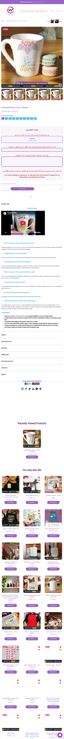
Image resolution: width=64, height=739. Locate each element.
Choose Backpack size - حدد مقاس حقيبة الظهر (53, 529)
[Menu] (1, 11)
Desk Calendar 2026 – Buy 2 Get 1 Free (32, 666)
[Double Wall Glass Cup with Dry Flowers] (53, 722)
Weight (3, 374)
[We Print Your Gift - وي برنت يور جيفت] (11, 10)
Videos (3, 335)
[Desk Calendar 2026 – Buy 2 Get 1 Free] (32, 654)
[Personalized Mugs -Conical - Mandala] (32, 439)
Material (4, 348)
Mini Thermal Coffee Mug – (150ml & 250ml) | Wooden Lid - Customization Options (11, 597)
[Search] (46, 11)
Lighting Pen (10, 733)
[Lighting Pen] (10, 722)
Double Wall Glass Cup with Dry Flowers (53, 734)
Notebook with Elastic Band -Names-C (32, 596)
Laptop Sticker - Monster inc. (53, 666)
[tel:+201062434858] (54, 11)
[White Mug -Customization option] (32, 551)
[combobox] (34, 10)
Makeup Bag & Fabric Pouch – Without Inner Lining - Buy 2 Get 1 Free (32, 734)
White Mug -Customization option (32, 563)
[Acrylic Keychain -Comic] (53, 620)
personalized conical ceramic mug (17, 316)
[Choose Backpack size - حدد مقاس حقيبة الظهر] (53, 517)
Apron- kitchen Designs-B (10, 529)
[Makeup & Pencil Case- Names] (32, 517)
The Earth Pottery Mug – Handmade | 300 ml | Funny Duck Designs (53, 699)
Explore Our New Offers (37, 2)
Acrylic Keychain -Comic (53, 632)
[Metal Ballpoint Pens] (32, 484)
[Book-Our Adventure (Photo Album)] (10, 551)
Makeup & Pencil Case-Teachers (32, 699)
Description (5, 204)
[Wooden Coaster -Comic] (53, 484)
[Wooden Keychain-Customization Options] (10, 484)
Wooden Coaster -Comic (53, 495)
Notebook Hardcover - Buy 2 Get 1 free (11, 699)
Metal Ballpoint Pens (32, 495)
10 (35, 118)
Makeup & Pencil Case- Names (32, 529)
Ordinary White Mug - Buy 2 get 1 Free (53, 596)
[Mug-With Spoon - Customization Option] (53, 551)
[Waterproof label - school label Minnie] (10, 654)
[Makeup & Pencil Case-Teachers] (32, 687)
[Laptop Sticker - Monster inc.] (53, 654)
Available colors (7, 361)
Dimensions (5, 354)
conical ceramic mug (17, 247)
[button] (51, 11)
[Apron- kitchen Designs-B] (10, 517)
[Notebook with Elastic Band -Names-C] (32, 584)
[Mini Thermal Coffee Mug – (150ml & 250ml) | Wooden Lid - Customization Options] (10, 584)
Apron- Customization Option (32, 632)
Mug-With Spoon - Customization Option (53, 563)
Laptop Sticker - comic (10, 632)
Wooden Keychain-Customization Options (11, 496)
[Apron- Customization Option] (32, 620)
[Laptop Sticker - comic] (10, 620)
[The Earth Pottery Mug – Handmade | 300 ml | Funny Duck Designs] (53, 687)
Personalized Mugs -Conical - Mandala (32, 450)
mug (5, 257)
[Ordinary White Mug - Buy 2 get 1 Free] (53, 584)
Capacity (4, 368)
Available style (6, 341)
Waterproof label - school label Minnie (10, 666)
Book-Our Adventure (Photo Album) (11, 563)
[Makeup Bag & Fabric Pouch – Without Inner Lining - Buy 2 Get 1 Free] (32, 722)
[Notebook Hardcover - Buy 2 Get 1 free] (10, 687)
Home (2, 21)
